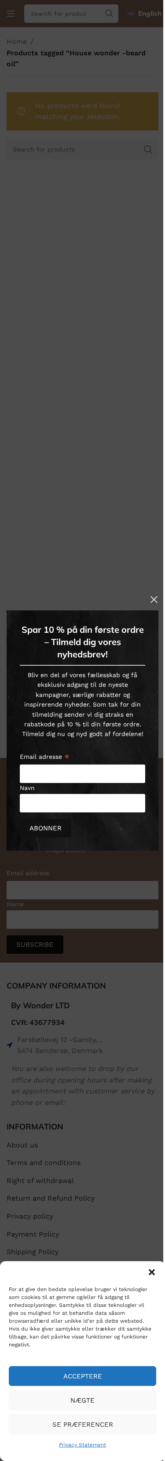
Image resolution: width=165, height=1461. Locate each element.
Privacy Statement (82, 1445)
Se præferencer (82, 1425)
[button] (151, 1272)
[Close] (154, 599)
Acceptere (82, 1376)
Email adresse (45, 757)
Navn (27, 787)
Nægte (82, 1400)
